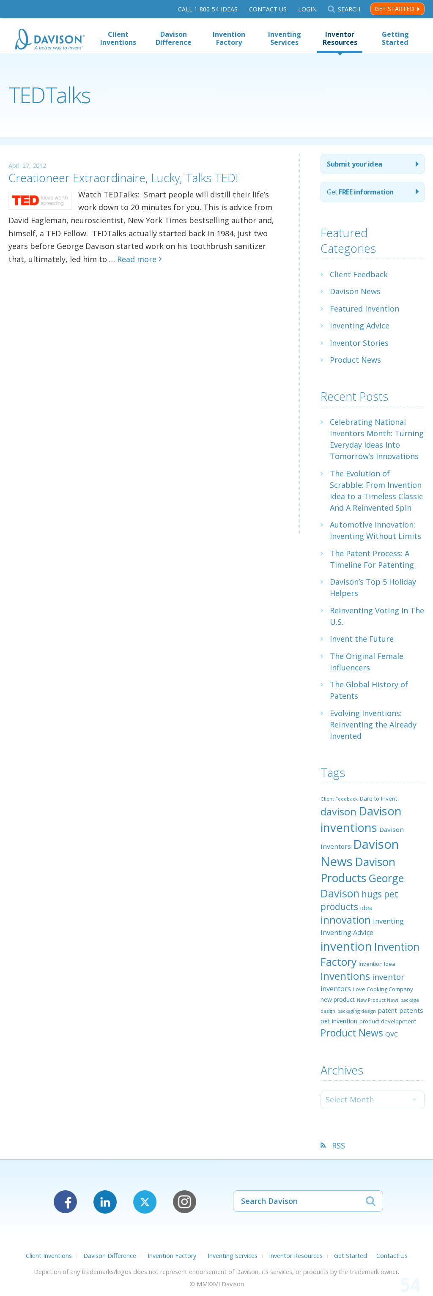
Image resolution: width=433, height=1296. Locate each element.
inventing (388, 921)
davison (338, 811)
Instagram (184, 1202)
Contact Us (268, 9)
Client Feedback (359, 274)
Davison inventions (361, 819)
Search (349, 9)
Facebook (65, 1202)
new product (338, 999)
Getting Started (395, 38)
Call (208, 9)
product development (387, 1021)
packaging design (356, 1011)
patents (411, 1010)
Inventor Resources (340, 38)
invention (346, 946)
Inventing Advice (359, 325)
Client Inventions (118, 38)
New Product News (377, 1000)
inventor (388, 976)
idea (366, 907)
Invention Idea (377, 964)
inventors (336, 988)
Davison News (355, 291)
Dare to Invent (378, 798)
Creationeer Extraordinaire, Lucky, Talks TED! (123, 178)
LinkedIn (105, 1202)
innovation (346, 920)
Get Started (394, 9)
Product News (355, 360)
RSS (338, 1145)
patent (387, 1010)
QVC (391, 1034)
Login (307, 9)
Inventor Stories (359, 343)
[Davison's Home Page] (50, 40)
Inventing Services (284, 38)
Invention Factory (229, 38)
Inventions (345, 976)
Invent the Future (362, 639)
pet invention (339, 1021)
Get (360, 192)
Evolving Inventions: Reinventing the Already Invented (373, 724)
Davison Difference (174, 38)
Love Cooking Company (383, 989)
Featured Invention (364, 308)
